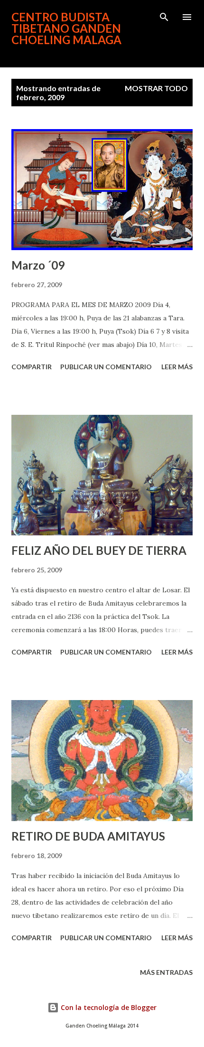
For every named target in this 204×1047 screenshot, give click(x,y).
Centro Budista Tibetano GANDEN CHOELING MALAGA (66, 28)
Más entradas (166, 972)
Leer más (177, 367)
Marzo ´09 (38, 265)
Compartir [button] (31, 367)
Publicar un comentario (106, 367)
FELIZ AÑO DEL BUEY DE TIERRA (98, 550)
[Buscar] (164, 17)
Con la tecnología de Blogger (108, 1007)
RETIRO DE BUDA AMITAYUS (88, 836)
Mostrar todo (156, 88)
